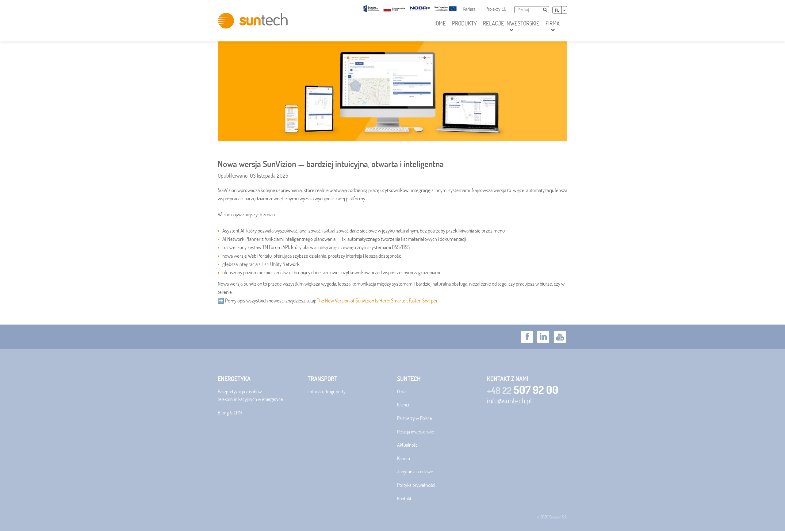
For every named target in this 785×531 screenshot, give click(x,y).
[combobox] (528, 9)
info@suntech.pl (509, 400)
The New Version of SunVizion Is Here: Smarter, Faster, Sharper (377, 300)
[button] (511, 27)
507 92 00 (522, 390)
